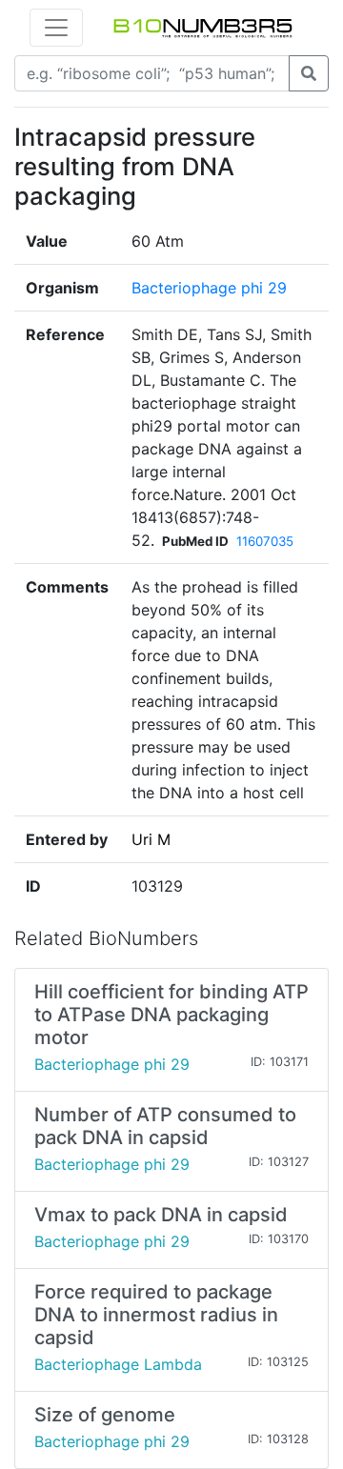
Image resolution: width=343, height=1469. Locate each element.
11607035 (264, 541)
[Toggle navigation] (56, 28)
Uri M (151, 839)
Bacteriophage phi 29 (209, 287)
